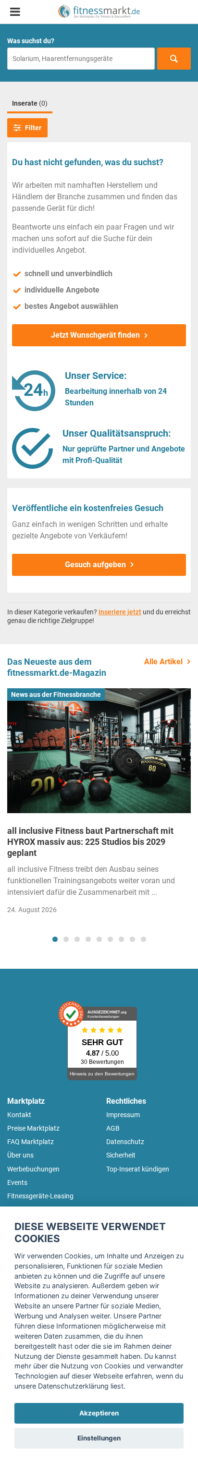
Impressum (123, 1115)
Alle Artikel (163, 661)
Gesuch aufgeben (95, 564)
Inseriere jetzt (120, 612)
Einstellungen (99, 1438)
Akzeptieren (99, 1413)
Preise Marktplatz (33, 1128)
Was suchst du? (30, 41)
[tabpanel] (99, 804)
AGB (113, 1128)
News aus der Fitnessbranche (56, 694)
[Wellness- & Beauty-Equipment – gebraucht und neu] (99, 12)
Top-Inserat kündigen (137, 1169)
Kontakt (19, 1115)
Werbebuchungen (33, 1169)
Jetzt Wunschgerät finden (95, 335)
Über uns (20, 1155)
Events (17, 1182)
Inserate (30, 103)
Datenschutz (125, 1142)
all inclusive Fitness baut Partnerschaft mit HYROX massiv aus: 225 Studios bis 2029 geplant (90, 842)
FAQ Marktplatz (30, 1142)
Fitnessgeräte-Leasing (40, 1196)
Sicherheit (121, 1155)
